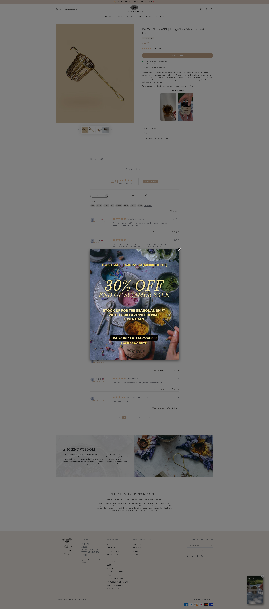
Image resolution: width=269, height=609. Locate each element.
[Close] (179, 249)
